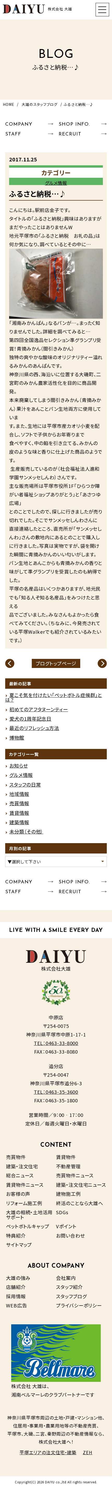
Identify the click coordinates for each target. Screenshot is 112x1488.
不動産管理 (68, 1166)
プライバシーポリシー (79, 1305)
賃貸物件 (66, 1156)
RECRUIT (70, 134)
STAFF (13, 134)
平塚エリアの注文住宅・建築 (48, 1452)
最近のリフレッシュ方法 (34, 728)
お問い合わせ (70, 1235)
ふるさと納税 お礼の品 (67, 235)
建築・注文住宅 (22, 1166)
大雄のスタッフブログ (40, 104)
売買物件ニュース (75, 1175)
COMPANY (18, 124)
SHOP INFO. (74, 124)
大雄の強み (18, 1277)
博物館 (16, 737)
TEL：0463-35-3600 (56, 1091)
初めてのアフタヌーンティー (38, 709)
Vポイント (66, 1226)
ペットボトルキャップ (27, 1226)
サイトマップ (19, 1244)
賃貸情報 (19, 812)
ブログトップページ (56, 663)
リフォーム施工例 (24, 1203)
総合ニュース (20, 1175)
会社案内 (66, 1277)
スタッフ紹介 (69, 1287)
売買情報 (19, 803)
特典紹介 (16, 1235)
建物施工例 (68, 1193)
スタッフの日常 (25, 784)
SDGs (62, 1212)
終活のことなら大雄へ (79, 1203)
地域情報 (19, 793)
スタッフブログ (71, 1296)
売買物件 (16, 1156)
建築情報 (19, 822)
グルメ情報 (56, 183)
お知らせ (18, 765)
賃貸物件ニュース (24, 1184)
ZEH (87, 1452)
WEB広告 (16, 1305)
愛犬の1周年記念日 (30, 718)
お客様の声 (18, 1193)
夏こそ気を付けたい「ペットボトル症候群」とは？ (53, 697)
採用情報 (16, 1296)
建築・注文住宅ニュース (81, 1184)
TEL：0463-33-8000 (56, 1043)
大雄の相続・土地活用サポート (29, 1214)
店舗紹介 (16, 1287)
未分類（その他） (26, 831)
